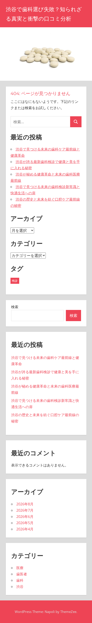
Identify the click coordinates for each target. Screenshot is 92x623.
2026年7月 (24, 510)
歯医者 (21, 574)
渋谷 (19, 586)
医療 (19, 567)
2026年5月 (24, 522)
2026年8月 (24, 504)
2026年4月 (24, 529)
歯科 (19, 580)
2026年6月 (24, 516)
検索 (14, 306)
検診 (15, 281)
